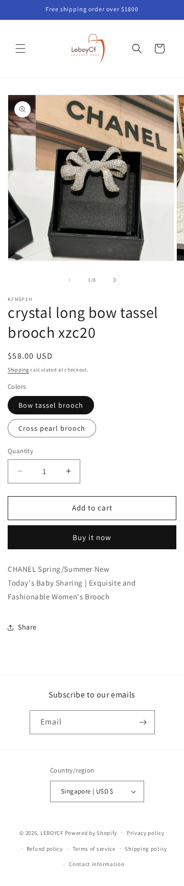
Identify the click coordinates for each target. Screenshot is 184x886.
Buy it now (92, 537)
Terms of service (94, 848)
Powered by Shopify (91, 832)
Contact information (96, 864)
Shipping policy (146, 848)
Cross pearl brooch (51, 428)
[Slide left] (69, 280)
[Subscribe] (143, 722)
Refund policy (45, 848)
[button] (20, 48)
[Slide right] (114, 280)
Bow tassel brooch (50, 405)
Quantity (20, 451)
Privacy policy (146, 832)
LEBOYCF (51, 832)
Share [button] (27, 627)
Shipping (18, 369)
